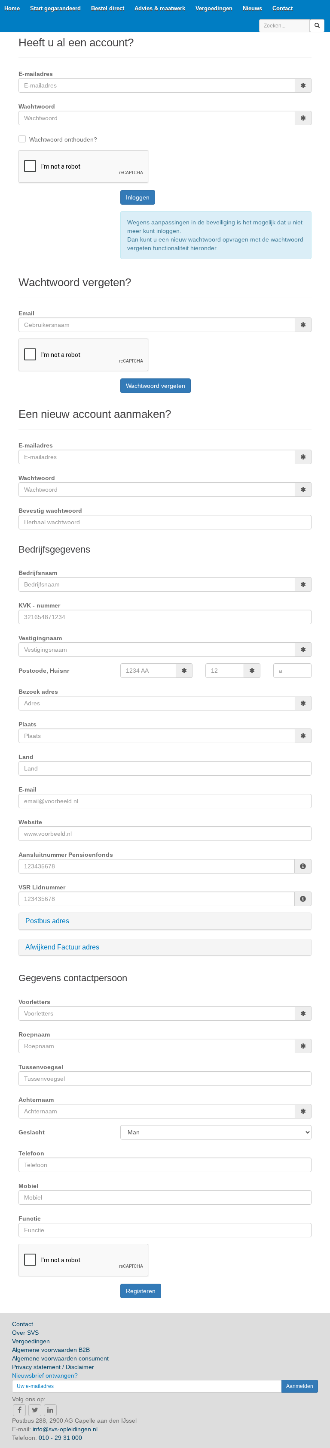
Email (26, 313)
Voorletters (34, 1001)
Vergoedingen (214, 8)
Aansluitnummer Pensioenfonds (65, 854)
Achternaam (36, 1099)
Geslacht (31, 1132)
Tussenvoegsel (40, 1067)
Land (26, 756)
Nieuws (252, 8)
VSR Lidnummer (41, 887)
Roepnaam (34, 1034)
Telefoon (31, 1153)
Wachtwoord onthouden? (63, 139)
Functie (29, 1218)
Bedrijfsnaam (37, 572)
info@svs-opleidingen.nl (65, 1429)
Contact (282, 8)
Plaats (27, 724)
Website (30, 822)
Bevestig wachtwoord (50, 510)
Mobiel (28, 1185)
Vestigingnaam (40, 638)
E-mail (27, 789)
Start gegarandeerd (55, 8)
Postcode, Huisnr (43, 670)
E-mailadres (35, 73)
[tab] (165, 921)
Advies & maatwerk (159, 8)
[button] (165, 921)
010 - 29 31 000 (60, 1437)
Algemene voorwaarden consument (60, 1358)
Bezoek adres (38, 691)
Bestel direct (107, 8)
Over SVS (25, 1332)
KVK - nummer (39, 605)
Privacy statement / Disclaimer (53, 1366)
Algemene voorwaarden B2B (51, 1349)
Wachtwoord (36, 106)
